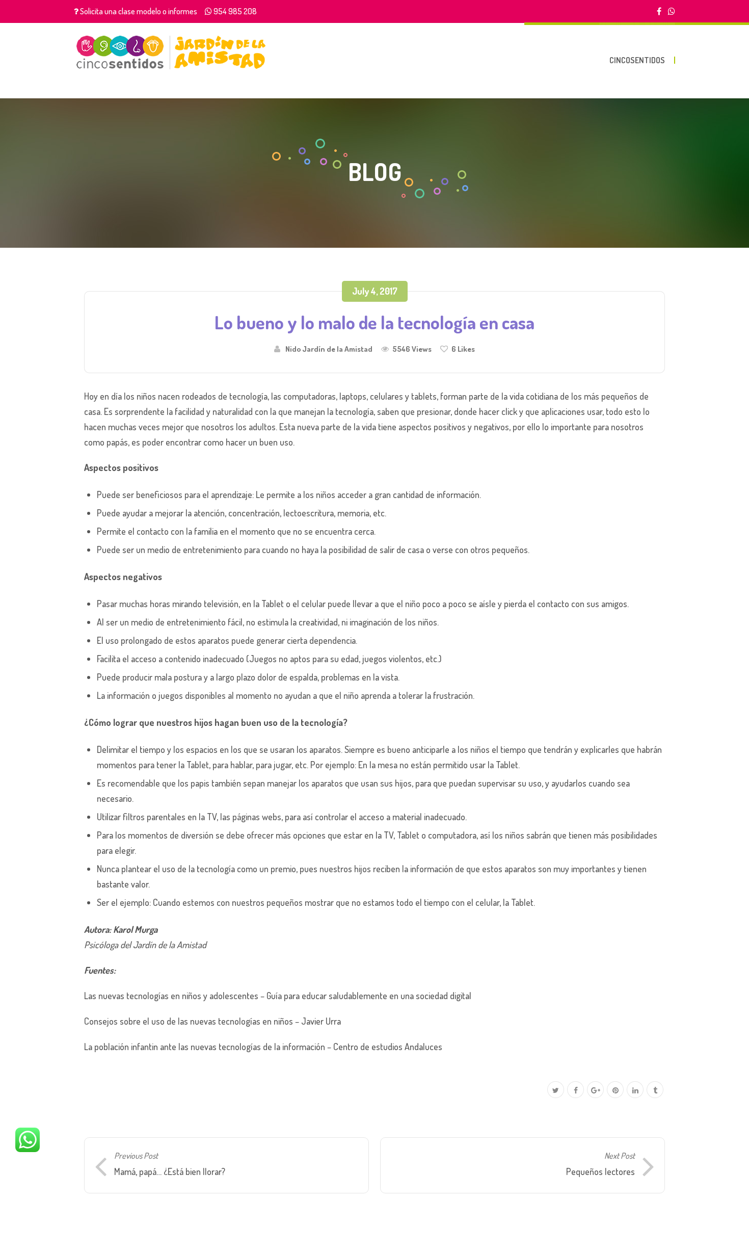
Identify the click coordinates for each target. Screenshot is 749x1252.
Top (725, 1228)
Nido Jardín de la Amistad (328, 349)
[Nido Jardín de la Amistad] (171, 52)
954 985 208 (235, 11)
